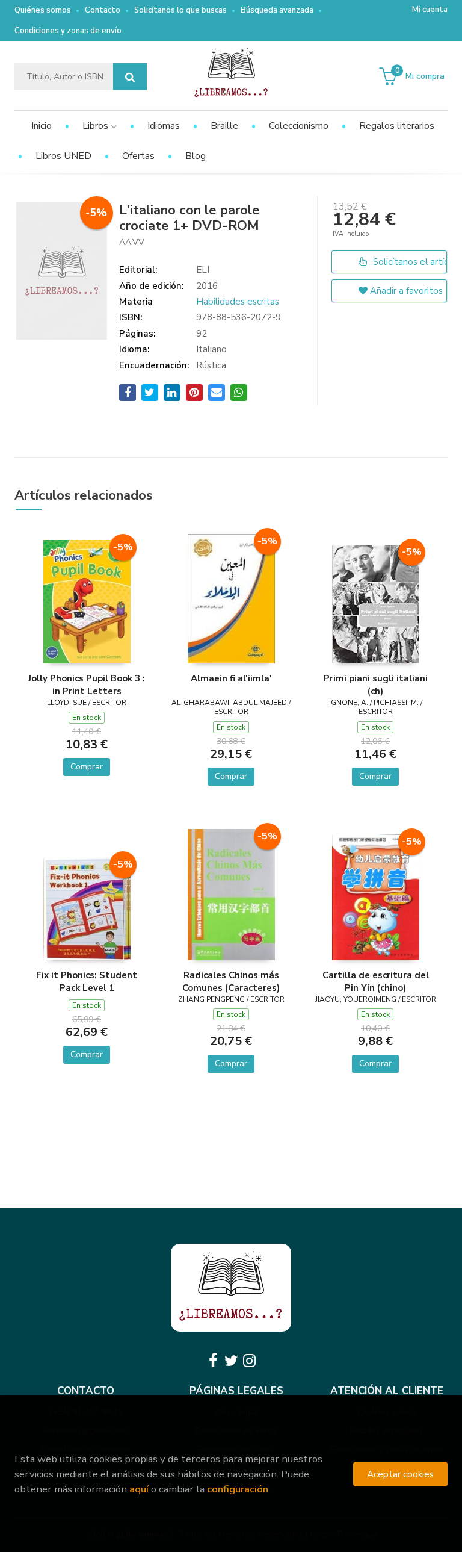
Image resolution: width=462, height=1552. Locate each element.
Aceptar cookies (400, 1474)
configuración (237, 1489)
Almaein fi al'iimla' (231, 678)
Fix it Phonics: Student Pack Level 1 (86, 981)
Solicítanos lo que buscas (180, 10)
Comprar (86, 766)
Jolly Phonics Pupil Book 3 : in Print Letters (86, 684)
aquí (139, 1489)
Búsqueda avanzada (277, 10)
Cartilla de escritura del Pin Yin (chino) (375, 981)
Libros (96, 125)
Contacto (102, 10)
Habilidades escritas (237, 302)
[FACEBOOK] (213, 1361)
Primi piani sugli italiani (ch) (376, 684)
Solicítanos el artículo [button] (409, 262)
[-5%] (87, 601)
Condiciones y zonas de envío (68, 30)
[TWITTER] (231, 1361)
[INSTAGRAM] (249, 1361)
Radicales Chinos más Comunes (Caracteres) (231, 981)
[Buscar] (130, 76)
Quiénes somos (42, 10)
